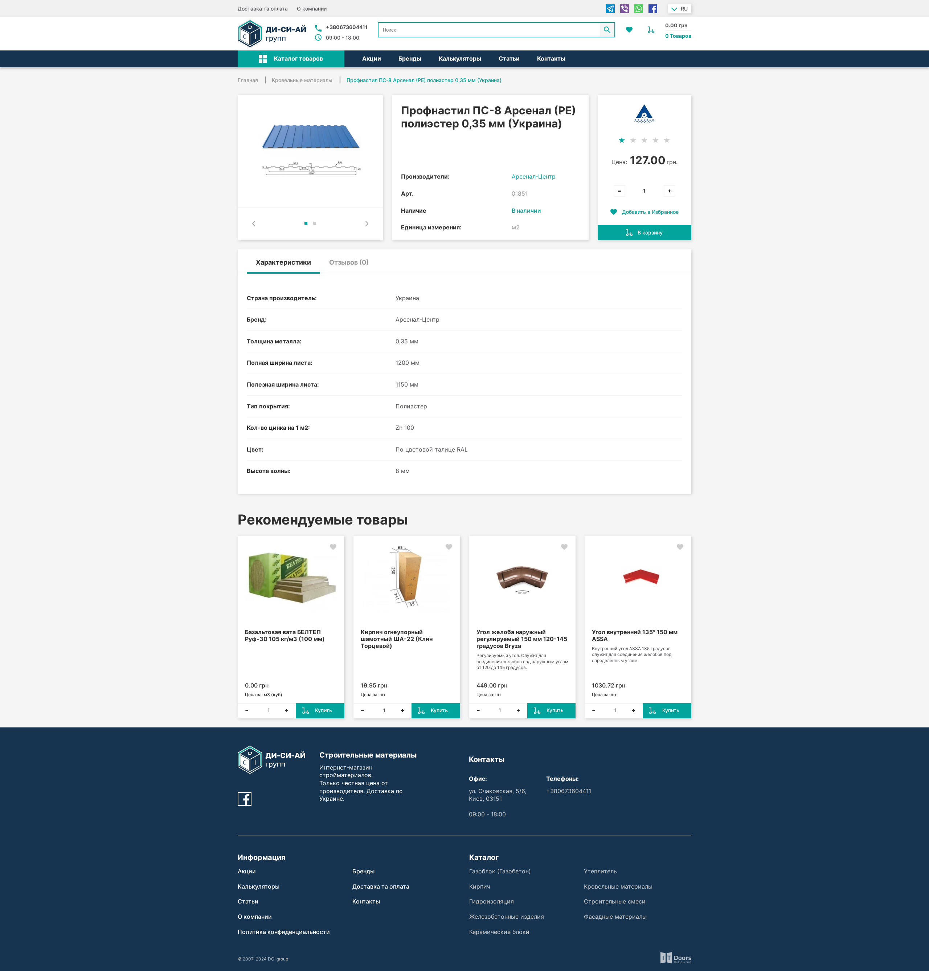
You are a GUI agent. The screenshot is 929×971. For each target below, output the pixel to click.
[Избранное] (629, 29)
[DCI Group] (272, 34)
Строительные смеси (615, 901)
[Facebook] (652, 8)
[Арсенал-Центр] (644, 114)
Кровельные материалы (618, 886)
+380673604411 (347, 27)
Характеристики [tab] (283, 262)
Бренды (409, 58)
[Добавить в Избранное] (333, 547)
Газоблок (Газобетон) (500, 871)
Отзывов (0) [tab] (349, 262)
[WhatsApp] (638, 8)
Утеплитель (600, 871)
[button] (291, 58)
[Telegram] (610, 8)
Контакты (551, 58)
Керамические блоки (499, 931)
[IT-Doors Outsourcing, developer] (675, 959)
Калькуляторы (460, 58)
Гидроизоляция (491, 901)
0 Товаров (678, 36)
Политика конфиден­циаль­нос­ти (284, 931)
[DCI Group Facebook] (244, 799)
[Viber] (624, 8)
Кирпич (479, 886)
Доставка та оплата (263, 8)
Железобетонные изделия (506, 916)
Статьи (509, 58)
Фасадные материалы (615, 916)
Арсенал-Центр (534, 176)
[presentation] (254, 223)
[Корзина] (651, 29)
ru (684, 8)
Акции (371, 58)
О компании (312, 8)
